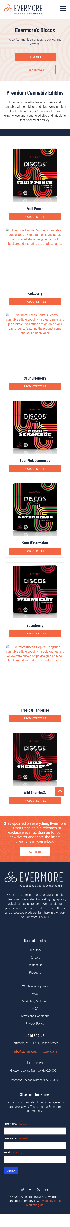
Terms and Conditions (35, 1016)
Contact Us (35, 965)
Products (35, 972)
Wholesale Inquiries (35, 986)
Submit (11, 1170)
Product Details (35, 216)
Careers (35, 957)
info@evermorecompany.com (35, 1051)
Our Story (35, 950)
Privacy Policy (35, 1023)
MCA (35, 1008)
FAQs (35, 994)
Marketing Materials (35, 1001)
